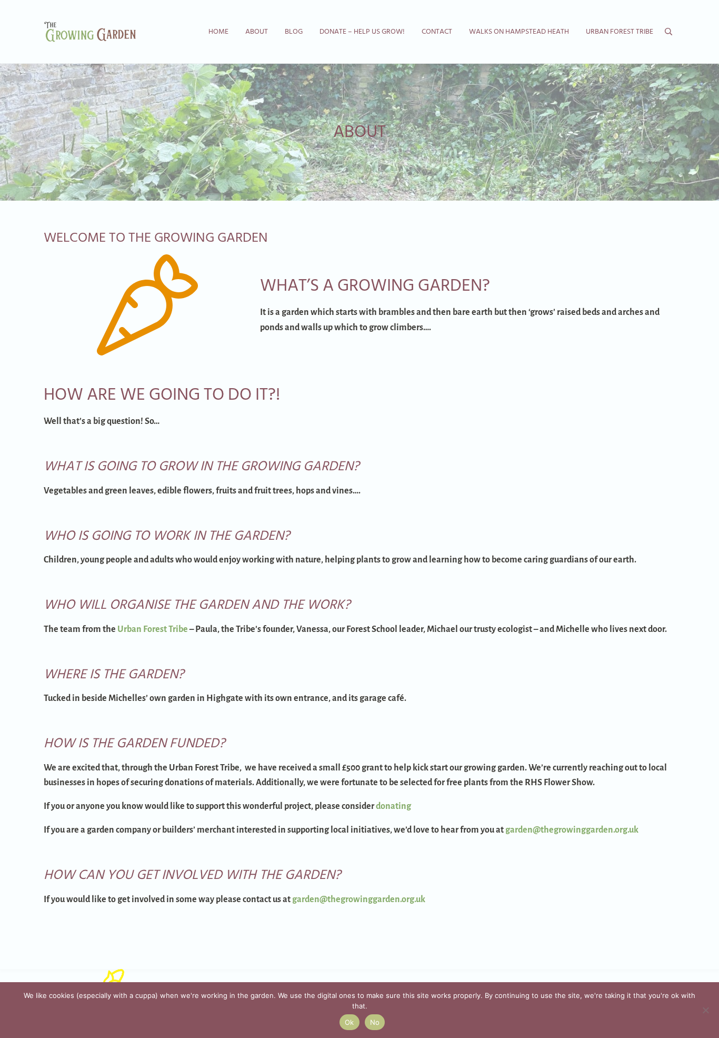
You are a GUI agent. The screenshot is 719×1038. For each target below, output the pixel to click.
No (375, 1022)
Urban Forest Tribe (152, 629)
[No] (706, 1010)
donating (393, 806)
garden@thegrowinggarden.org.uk (571, 830)
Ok (349, 1022)
